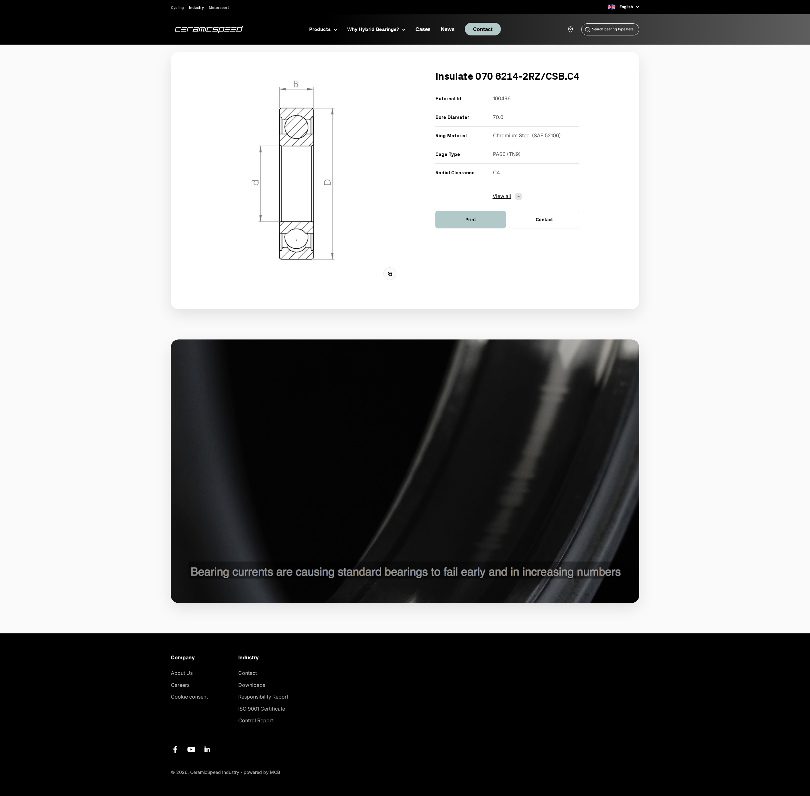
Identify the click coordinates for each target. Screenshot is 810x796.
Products (320, 29)
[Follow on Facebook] (175, 749)
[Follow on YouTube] (191, 749)
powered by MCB (262, 772)
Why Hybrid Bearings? (373, 29)
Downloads (251, 685)
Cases (423, 29)
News (448, 29)
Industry (196, 7)
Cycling (177, 7)
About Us (182, 673)
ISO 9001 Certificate (261, 709)
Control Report (255, 720)
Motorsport (219, 7)
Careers (180, 685)
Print (470, 219)
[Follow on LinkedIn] (207, 749)
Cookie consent (189, 696)
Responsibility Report (263, 696)
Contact (483, 29)
